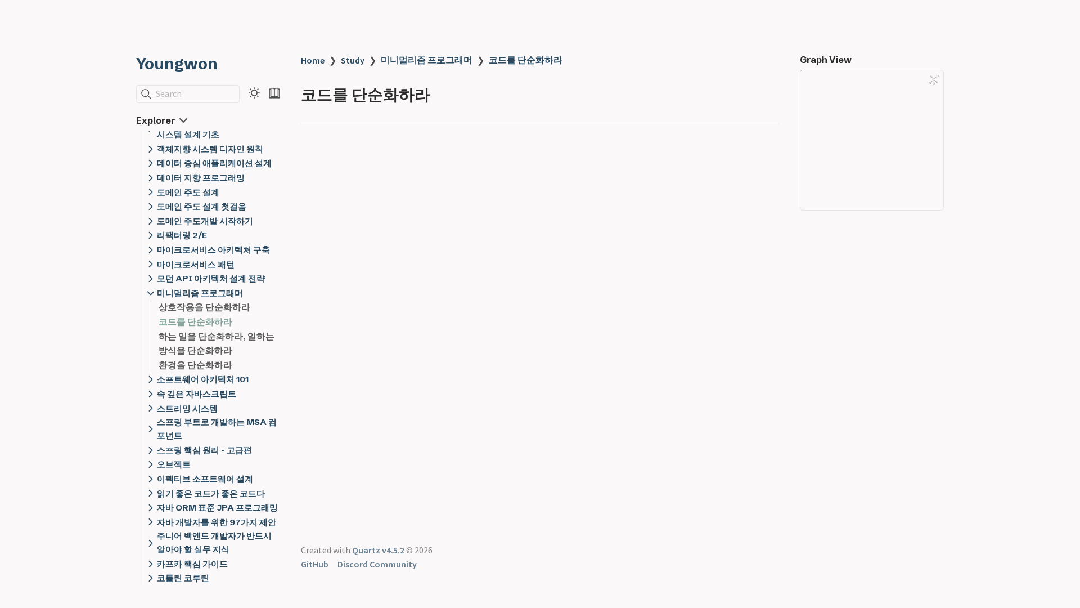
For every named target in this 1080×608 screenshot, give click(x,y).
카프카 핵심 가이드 (192, 563)
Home (313, 60)
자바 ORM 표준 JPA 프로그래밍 (217, 507)
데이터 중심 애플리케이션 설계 (214, 163)
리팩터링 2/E (182, 235)
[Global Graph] (933, 80)
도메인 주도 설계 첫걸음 (201, 206)
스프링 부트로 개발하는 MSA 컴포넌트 (217, 429)
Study (352, 60)
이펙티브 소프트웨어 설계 (205, 478)
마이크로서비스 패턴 (196, 264)
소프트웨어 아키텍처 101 (203, 379)
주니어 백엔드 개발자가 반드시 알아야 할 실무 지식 (214, 542)
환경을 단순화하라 (195, 364)
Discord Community (377, 564)
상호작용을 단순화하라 (204, 306)
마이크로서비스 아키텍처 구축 (213, 249)
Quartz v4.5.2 (378, 550)
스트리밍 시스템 (187, 408)
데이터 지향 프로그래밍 (201, 177)
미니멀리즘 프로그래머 (200, 293)
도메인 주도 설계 (188, 192)
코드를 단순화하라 (195, 321)
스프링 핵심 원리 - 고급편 (204, 450)
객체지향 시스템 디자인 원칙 (210, 149)
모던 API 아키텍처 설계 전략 (211, 278)
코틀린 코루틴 (183, 578)
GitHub (314, 564)
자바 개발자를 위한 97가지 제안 (216, 522)
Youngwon (177, 63)
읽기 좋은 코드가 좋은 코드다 (211, 493)
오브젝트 (174, 464)
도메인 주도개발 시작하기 (205, 221)
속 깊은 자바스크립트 (196, 393)
